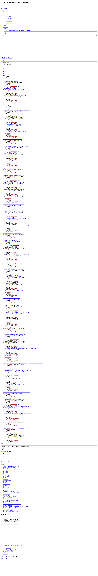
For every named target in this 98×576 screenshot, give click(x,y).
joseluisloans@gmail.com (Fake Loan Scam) (13, 124)
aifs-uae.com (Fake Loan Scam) (11, 319)
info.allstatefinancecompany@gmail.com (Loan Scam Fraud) (17, 399)
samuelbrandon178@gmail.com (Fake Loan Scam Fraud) (16, 384)
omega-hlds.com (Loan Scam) (10, 247)
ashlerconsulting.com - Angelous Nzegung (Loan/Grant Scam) (17, 110)
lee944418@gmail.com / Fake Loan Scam (13, 139)
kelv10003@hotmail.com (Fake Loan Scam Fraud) (15, 334)
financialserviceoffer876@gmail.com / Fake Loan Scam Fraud (17, 392)
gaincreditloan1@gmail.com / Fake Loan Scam (14, 168)
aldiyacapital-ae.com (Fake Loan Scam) (12, 233)
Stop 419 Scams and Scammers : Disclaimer (10, 524)
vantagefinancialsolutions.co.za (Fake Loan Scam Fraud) (16, 102)
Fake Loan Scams (7, 58)
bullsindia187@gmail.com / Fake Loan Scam (13, 355)
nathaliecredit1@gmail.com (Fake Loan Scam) (14, 435)
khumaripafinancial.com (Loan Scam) (12, 153)
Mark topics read (4, 64)
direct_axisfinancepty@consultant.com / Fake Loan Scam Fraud (17, 413)
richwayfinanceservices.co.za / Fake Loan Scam (14, 290)
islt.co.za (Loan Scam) (9, 377)
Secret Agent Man (8, 414)
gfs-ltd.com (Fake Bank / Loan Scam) (12, 160)
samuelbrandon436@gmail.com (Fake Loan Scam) (15, 131)
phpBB (7, 556)
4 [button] (3, 70)
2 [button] (3, 68)
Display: (3, 446)
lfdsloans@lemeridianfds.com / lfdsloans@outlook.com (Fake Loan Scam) (20, 348)
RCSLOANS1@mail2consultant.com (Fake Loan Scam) (16, 261)
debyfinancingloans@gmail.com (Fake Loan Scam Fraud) (16, 254)
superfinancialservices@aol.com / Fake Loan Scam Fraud (16, 428)
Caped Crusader (8, 104)
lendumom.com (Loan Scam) (10, 283)
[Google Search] (5, 33)
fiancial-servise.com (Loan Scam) (11, 240)
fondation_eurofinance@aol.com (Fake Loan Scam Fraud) (16, 211)
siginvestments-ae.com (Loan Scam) (11, 305)
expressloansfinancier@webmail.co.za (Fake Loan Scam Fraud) (17, 312)
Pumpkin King (8, 82)
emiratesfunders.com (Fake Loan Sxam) (12, 88)
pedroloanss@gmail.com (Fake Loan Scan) (13, 117)
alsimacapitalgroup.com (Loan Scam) (12, 298)
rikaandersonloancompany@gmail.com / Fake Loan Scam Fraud (17, 370)
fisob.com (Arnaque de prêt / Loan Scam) (13, 276)
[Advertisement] (44, 46)
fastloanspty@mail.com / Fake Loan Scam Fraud (14, 196)
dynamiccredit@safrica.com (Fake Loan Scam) (14, 189)
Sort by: (13, 446)
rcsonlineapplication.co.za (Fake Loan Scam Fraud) (15, 95)
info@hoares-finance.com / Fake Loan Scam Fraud (15, 341)
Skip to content (4, 8)
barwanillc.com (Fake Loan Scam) (11, 81)
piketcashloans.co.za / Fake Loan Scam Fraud (14, 175)
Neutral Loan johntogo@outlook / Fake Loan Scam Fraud (16, 146)
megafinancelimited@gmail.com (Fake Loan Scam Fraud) (16, 225)
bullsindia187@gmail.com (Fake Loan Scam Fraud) (15, 327)
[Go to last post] (18, 86)
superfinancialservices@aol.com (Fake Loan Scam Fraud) (16, 406)
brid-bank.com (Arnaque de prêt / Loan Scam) (14, 269)
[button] (3, 73)
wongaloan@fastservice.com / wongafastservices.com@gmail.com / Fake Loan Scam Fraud (23, 363)
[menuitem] (8, 16)
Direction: (22, 446)
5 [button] (3, 71)
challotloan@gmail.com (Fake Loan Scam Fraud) (14, 420)
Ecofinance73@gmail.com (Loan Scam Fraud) (14, 182)
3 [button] (3, 69)
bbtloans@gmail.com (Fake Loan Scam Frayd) (14, 204)
